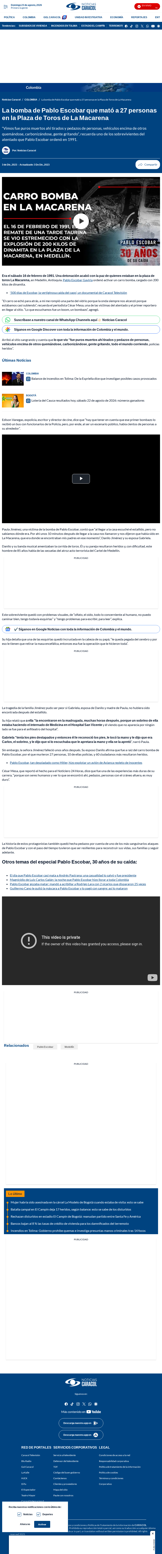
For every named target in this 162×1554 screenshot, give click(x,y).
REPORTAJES (139, 17)
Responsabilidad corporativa (114, 1461)
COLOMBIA (29, 17)
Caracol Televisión (30, 1455)
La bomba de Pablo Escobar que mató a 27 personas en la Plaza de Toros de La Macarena (86, 99)
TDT (55, 1466)
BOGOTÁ (31, 395)
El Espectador (28, 1489)
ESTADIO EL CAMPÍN (93, 25)
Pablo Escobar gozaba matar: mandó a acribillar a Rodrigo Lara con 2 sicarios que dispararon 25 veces (78, 884)
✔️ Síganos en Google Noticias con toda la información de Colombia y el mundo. (73, 629)
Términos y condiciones (111, 1478)
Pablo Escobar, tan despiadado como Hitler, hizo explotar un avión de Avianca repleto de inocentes (76, 762)
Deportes (47, 1514)
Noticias (28, 1514)
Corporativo (105, 1483)
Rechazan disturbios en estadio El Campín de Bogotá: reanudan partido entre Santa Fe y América (76, 1216)
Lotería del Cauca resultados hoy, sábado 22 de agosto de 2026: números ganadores (87, 400)
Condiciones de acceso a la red (114, 1455)
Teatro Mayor (28, 1495)
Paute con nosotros (63, 1495)
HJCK (24, 1478)
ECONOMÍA (116, 17)
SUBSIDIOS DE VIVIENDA (33, 25)
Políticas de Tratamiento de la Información (109, 1525)
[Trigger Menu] (5, 6)
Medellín (69, 1046)
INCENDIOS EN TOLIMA (64, 25)
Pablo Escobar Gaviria (78, 280)
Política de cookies (108, 1472)
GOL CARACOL (52, 17)
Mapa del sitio (60, 1489)
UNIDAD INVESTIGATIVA (88, 17)
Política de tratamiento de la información (120, 1466)
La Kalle (25, 1472)
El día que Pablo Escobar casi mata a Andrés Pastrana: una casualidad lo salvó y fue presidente (73, 875)
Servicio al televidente (64, 1455)
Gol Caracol (27, 1466)
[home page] (81, 6)
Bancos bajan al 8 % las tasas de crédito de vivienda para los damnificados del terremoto (70, 1223)
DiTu (23, 1483)
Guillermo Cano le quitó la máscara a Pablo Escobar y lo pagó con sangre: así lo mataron (69, 888)
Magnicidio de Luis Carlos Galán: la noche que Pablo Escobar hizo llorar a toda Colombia (69, 879)
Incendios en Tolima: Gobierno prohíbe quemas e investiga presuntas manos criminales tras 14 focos (78, 1230)
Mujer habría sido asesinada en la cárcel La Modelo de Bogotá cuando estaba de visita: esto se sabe (77, 1202)
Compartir (148, 164)
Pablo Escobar (45, 1046)
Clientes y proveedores (65, 1483)
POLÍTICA (9, 17)
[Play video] (81, 221)
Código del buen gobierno (66, 1472)
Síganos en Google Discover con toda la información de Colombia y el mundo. (71, 329)
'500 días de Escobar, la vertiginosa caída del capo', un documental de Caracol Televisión (68, 292)
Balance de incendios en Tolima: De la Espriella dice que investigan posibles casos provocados (94, 378)
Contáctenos (60, 1478)
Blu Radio (26, 1461)
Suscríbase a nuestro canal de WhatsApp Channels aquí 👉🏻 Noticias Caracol (70, 320)
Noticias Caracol (11, 99)
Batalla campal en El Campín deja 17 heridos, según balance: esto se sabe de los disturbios (71, 1209)
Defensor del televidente (65, 1461)
